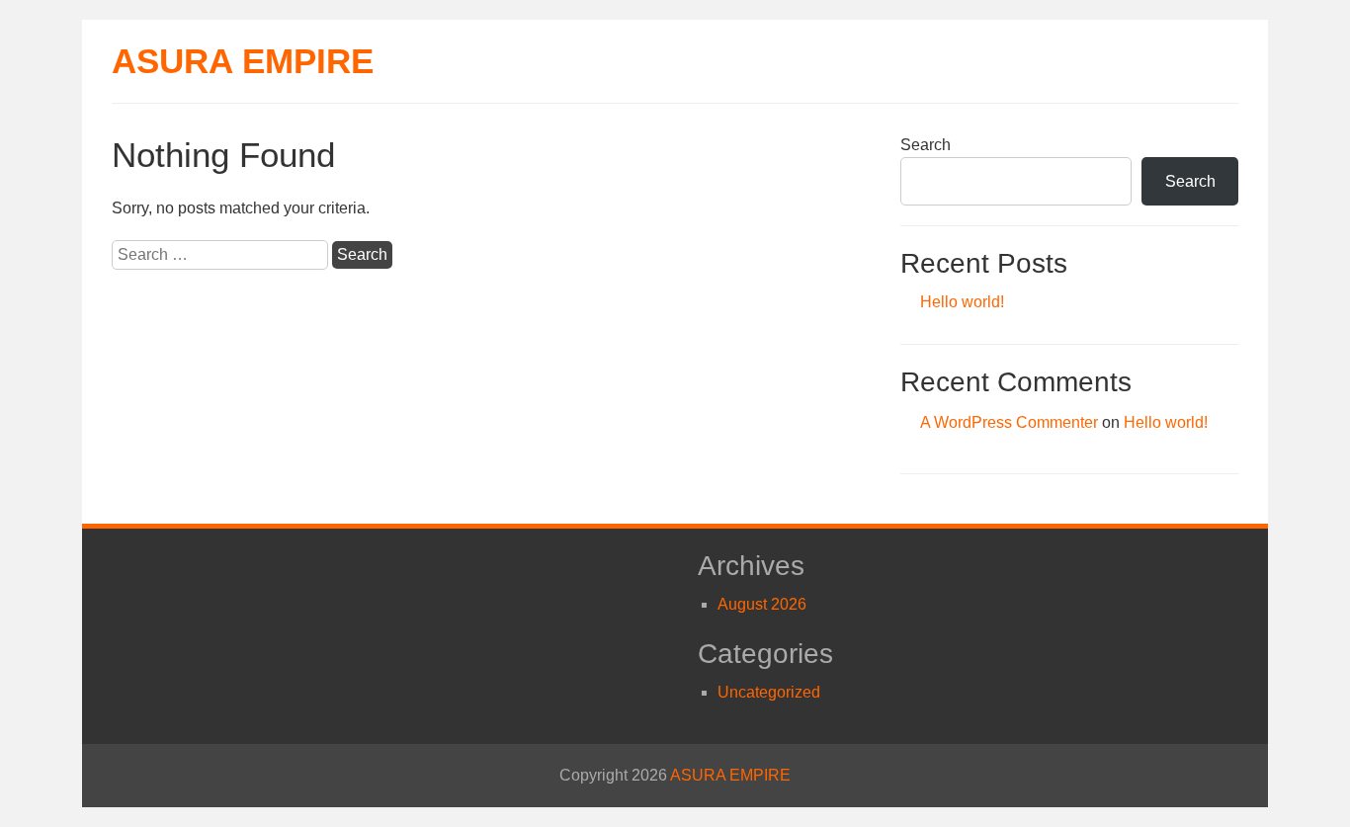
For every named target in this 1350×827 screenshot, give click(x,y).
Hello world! (962, 301)
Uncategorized (768, 692)
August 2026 (761, 604)
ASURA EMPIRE (243, 60)
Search (925, 144)
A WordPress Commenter (1009, 422)
